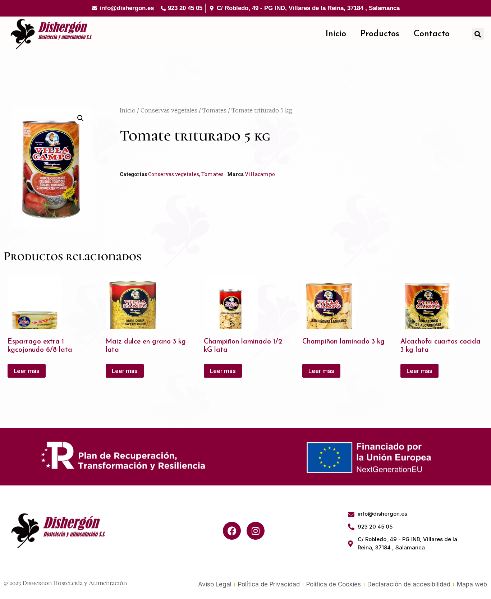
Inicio (336, 34)
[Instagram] (256, 531)
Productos (380, 34)
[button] (478, 34)
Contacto (432, 34)
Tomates (214, 110)
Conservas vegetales (169, 110)
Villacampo (260, 174)
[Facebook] (232, 531)
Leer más (27, 370)
